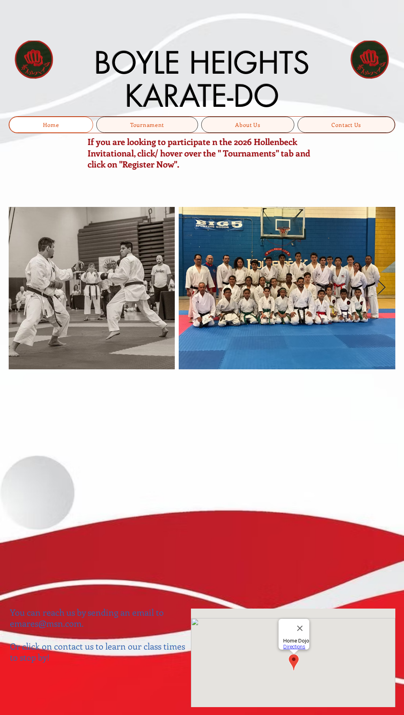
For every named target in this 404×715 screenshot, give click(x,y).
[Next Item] (381, 288)
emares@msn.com (46, 623)
